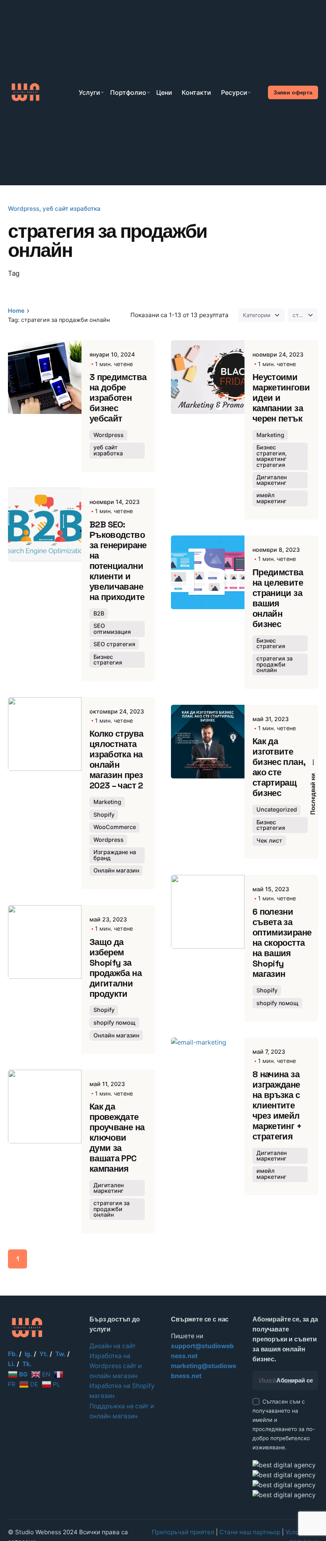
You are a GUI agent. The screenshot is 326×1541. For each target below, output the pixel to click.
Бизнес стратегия (107, 659)
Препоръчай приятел (183, 1532)
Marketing (270, 434)
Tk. (27, 1364)
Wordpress (23, 208)
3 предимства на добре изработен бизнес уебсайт (117, 398)
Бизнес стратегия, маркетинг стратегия (271, 456)
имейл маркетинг (271, 498)
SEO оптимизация (112, 628)
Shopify (103, 814)
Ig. (28, 1354)
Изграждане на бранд (114, 855)
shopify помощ (114, 1022)
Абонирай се (294, 1380)
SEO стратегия (114, 644)
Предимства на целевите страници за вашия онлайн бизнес (277, 598)
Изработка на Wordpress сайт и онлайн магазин (115, 1366)
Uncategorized (276, 809)
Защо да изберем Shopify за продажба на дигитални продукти (115, 968)
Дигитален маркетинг (271, 480)
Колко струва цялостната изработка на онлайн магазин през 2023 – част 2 (116, 759)
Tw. (60, 1354)
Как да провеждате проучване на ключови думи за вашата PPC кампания (116, 1137)
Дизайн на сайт (112, 1346)
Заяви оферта (293, 92)
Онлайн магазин (116, 870)
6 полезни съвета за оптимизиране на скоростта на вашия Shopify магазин (281, 942)
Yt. (43, 1354)
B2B (98, 613)
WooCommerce (114, 826)
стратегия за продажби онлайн (274, 664)
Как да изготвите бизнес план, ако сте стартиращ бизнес (278, 767)
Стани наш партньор (249, 1532)
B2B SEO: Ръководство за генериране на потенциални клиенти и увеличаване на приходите (118, 560)
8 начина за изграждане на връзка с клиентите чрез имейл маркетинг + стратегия (276, 1105)
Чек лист (269, 840)
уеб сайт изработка (72, 208)
